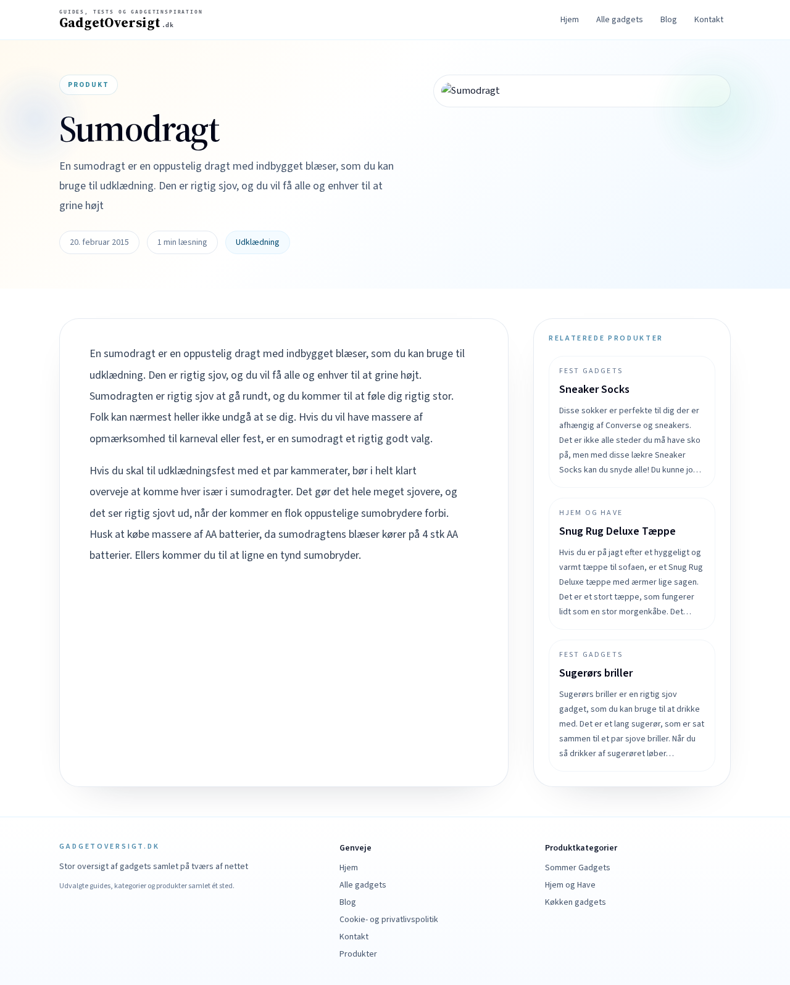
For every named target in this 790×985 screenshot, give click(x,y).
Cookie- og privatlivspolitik (388, 919)
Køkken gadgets (575, 902)
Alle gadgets (619, 20)
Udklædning (258, 242)
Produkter (358, 954)
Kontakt (708, 20)
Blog (668, 20)
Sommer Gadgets (577, 868)
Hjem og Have (570, 885)
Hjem (569, 20)
